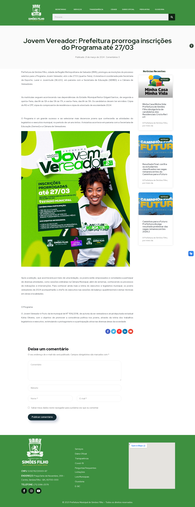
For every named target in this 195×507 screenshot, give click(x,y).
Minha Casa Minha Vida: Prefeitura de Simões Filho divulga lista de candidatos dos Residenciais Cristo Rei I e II (154, 110)
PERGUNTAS (145, 9)
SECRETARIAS (60, 9)
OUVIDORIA (159, 9)
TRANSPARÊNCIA (96, 9)
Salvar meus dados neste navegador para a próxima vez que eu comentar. (65, 407)
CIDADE (114, 9)
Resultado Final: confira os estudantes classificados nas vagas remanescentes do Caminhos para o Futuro (154, 169)
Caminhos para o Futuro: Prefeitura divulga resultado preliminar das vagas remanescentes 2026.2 (155, 226)
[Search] (171, 17)
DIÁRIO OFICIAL (128, 9)
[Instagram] (31, 491)
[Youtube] (38, 491)
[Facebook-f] (24, 491)
